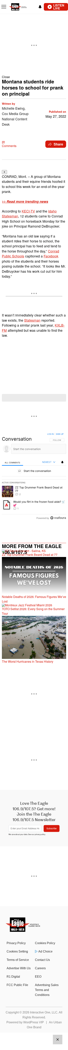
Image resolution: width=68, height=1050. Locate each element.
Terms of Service (18, 959)
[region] (34, 477)
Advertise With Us (19, 968)
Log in (50, 434)
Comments (9, 146)
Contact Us (42, 959)
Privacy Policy (16, 943)
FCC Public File (17, 985)
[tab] (12, 462)
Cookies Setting (17, 951)
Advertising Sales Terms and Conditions (47, 989)
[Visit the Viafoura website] (58, 517)
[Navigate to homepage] (22, 7)
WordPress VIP (33, 1022)
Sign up (59, 434)
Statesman (32, 320)
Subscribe (51, 828)
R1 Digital (13, 976)
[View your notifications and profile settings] (40, 7)
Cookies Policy (45, 943)
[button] (34, 76)
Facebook (51, 256)
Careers (40, 968)
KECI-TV (28, 211)
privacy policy (40, 834)
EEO (38, 976)
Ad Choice (45, 951)
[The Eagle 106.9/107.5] (23, 931)
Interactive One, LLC (43, 1012)
